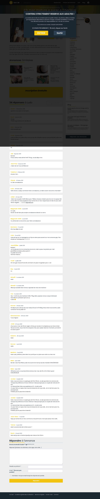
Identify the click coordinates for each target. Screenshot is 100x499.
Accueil (11, 494)
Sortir (60, 33)
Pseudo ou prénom (15, 466)
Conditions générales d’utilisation (24, 494)
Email (15, 471)
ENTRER (41, 33)
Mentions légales (39, 494)
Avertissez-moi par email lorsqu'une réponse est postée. (28, 475)
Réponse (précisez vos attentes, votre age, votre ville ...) (25, 447)
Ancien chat (49, 494)
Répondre (36, 481)
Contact (56, 494)
